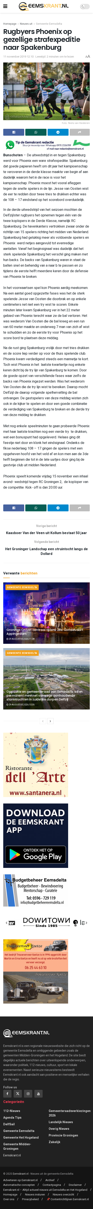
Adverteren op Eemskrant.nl (20, 1180)
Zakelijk (54, 1142)
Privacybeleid (30, 1199)
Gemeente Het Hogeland (21, 1137)
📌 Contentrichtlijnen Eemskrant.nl (67, 1199)
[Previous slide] (6, 923)
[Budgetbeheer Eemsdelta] (35, 890)
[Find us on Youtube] (38, 1094)
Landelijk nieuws (61, 1122)
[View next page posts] (50, 721)
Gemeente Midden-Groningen (17, 1146)
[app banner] (35, 835)
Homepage (9, 24)
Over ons (8, 1199)
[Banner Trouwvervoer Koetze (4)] (35, 971)
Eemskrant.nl (12, 1155)
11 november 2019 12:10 (18, 57)
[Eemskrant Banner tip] (46, 145)
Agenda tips (12, 1117)
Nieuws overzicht (63, 1194)
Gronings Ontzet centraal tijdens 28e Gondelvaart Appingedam (44, 632)
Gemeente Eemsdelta (49, 24)
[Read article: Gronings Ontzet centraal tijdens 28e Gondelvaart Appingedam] (46, 613)
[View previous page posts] (43, 721)
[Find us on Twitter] (18, 1094)
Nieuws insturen (35, 1194)
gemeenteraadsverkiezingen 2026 (70, 1113)
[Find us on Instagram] (28, 1094)
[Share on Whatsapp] (35, 132)
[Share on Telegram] (58, 132)
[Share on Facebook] (13, 132)
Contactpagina (52, 1185)
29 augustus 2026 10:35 (21, 704)
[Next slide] (86, 923)
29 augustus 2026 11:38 (21, 639)
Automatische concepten (19, 1185)
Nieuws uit (26, 24)
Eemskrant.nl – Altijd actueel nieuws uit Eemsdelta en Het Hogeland (45, 1190)
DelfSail (9, 1124)
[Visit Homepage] (44, 6)
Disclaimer (75, 1185)
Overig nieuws (59, 1129)
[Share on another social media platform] (80, 132)
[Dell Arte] (35, 764)
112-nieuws (11, 1111)
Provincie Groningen (63, 1135)
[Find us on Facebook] (7, 1094)
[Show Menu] (5, 6)
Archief (50, 1180)
